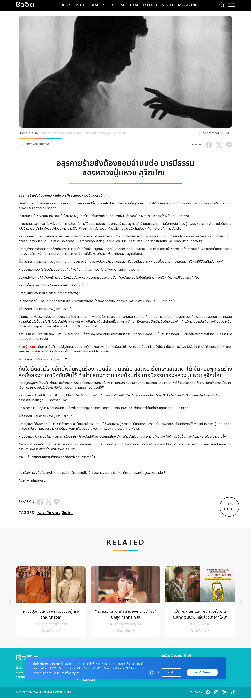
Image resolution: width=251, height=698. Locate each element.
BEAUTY (97, 5)
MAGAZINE (187, 5)
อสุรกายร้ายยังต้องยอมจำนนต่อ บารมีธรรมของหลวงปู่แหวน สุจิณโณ (85, 133)
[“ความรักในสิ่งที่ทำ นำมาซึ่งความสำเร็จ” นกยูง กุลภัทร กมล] (125, 601)
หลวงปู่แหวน (27, 346)
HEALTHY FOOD (143, 5)
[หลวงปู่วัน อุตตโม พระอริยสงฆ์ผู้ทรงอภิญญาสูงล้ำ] (51, 601)
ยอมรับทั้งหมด (202, 672)
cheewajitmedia (37, 144)
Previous (10, 602)
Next (241, 602)
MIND (80, 5)
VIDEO (167, 5)
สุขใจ (35, 133)
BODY (65, 5)
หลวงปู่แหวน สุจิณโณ (55, 513)
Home (23, 133)
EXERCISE (117, 5)
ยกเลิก (171, 672)
